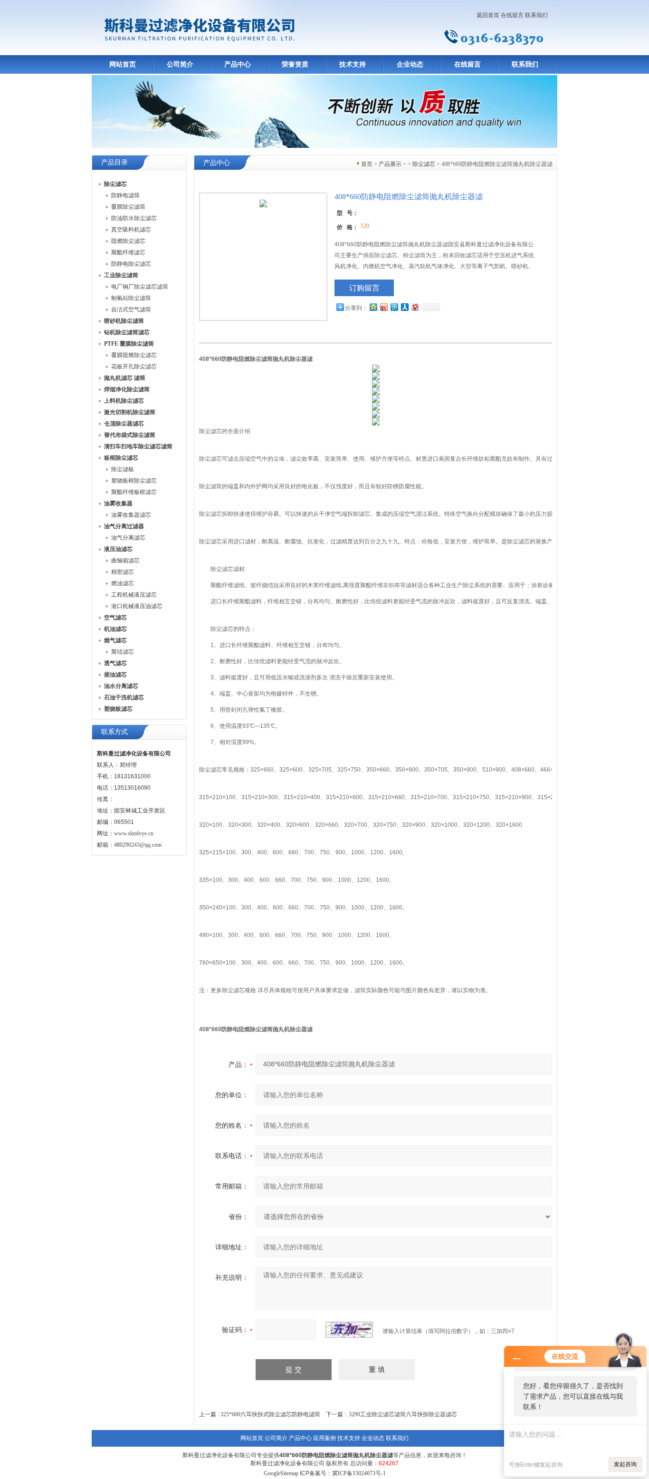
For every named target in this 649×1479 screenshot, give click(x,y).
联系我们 (536, 15)
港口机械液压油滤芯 (136, 606)
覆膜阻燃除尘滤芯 (134, 355)
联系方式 (114, 731)
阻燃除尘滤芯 (128, 241)
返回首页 (488, 15)
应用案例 (324, 1438)
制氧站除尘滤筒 (131, 298)
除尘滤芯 (423, 164)
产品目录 (114, 162)
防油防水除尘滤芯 (134, 218)
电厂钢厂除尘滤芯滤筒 (139, 286)
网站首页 (122, 64)
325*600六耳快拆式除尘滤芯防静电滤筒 (270, 1414)
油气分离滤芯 (128, 537)
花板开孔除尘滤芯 (134, 366)
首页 (366, 164)
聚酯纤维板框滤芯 (134, 492)
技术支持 (352, 64)
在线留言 (512, 15)
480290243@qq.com (138, 844)
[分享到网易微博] (415, 307)
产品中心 (237, 64)
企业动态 (410, 64)
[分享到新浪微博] (383, 307)
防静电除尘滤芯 (131, 264)
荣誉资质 (295, 64)
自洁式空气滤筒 (131, 309)
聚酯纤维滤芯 (128, 252)
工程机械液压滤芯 (134, 594)
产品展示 (390, 164)
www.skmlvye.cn (133, 833)
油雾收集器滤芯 (131, 515)
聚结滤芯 (122, 651)
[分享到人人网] (404, 307)
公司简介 (180, 64)
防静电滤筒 (125, 195)
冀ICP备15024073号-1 (359, 1473)
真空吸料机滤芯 (131, 229)
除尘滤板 (122, 469)
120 (365, 225)
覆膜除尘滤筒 (128, 206)
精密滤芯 (122, 572)
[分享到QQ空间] (373, 307)
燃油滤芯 (122, 583)
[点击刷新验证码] (349, 1330)
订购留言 (364, 288)
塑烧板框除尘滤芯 (134, 480)
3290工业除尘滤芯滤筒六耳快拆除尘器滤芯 (403, 1414)
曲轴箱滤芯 (125, 560)
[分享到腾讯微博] (394, 307)
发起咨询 (625, 1464)
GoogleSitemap (281, 1473)
